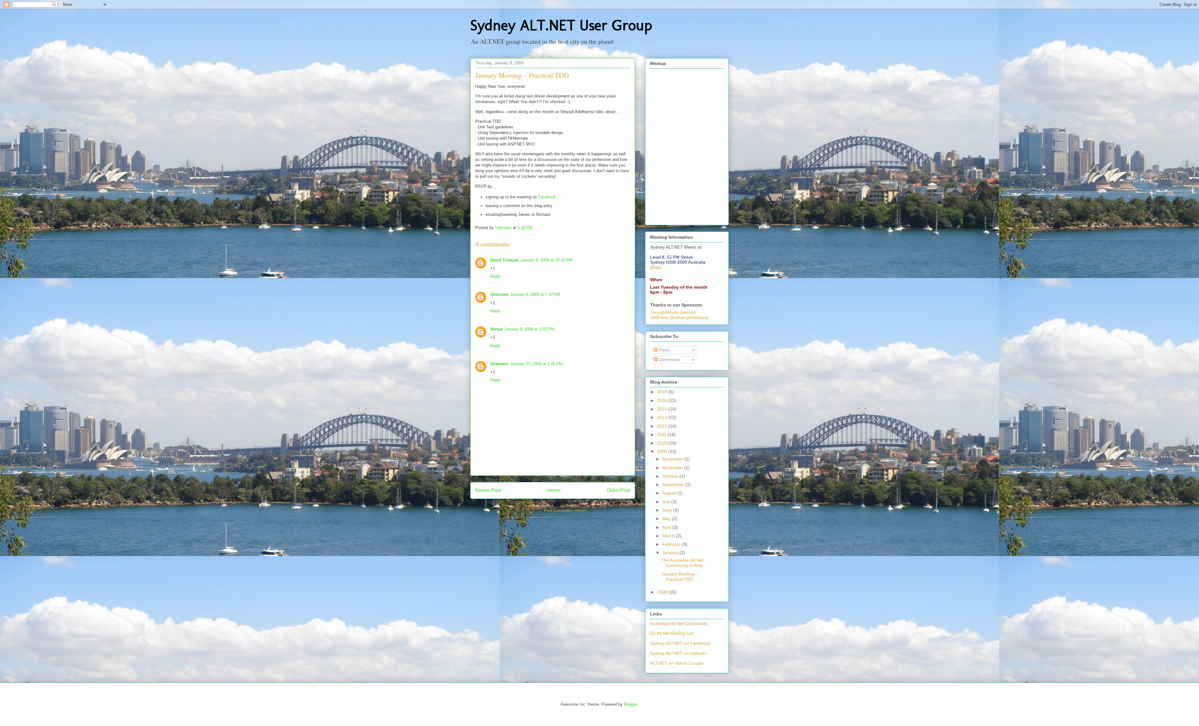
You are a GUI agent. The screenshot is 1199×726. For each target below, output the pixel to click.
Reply (495, 276)
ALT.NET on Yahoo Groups (676, 663)
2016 (662, 391)
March (669, 535)
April (667, 527)
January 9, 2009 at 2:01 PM (529, 329)
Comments (669, 359)
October (670, 476)
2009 (662, 451)
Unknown (499, 294)
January (670, 552)
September (673, 484)
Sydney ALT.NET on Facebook (680, 643)
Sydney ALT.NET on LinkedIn (678, 653)
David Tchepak (504, 260)
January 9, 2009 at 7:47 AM (535, 294)
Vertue (496, 329)
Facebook (547, 197)
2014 (662, 408)
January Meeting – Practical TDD (679, 576)
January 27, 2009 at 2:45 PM (536, 363)
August (669, 492)
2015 (662, 400)
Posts (664, 349)
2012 (662, 426)
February (672, 544)
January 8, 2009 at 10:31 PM (546, 260)
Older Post (618, 490)
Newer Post (488, 490)
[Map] (655, 267)
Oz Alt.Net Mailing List (671, 633)
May (667, 518)
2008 (662, 591)
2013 (662, 417)
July (666, 501)
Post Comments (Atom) (565, 510)
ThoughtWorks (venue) (673, 312)
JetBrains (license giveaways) (679, 317)
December (673, 458)
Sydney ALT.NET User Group (561, 25)
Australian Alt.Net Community (679, 623)
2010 (662, 442)
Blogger (630, 704)
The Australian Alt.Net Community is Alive (682, 563)
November (673, 467)
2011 (662, 434)
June (667, 510)
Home (554, 490)
